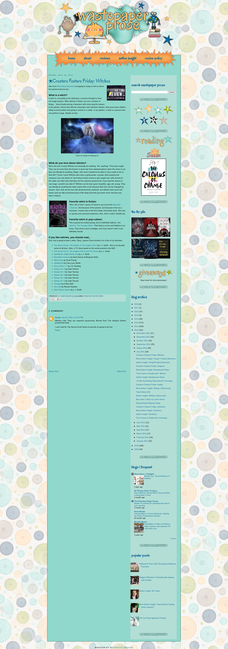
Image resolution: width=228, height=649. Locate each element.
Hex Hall (57, 287)
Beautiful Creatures (62, 257)
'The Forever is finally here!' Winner (151, 373)
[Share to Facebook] (58, 299)
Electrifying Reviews (65, 86)
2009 (136, 449)
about (87, 58)
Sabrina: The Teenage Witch (81, 225)
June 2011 (141, 422)
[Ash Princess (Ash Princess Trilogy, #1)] (137, 236)
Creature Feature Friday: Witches (150, 355)
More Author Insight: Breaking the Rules (152, 370)
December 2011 (143, 333)
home (71, 58)
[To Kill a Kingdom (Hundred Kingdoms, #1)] (137, 257)
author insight (127, 58)
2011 (136, 330)
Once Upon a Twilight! (144, 474)
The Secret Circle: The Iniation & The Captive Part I (75, 245)
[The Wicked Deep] (150, 258)
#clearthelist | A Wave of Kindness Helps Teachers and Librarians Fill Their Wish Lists (157, 526)
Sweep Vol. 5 (59, 281)
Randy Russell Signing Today (148, 403)
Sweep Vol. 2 (59, 272)
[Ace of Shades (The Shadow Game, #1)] (150, 236)
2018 (136, 304)
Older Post (121, 371)
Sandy (58, 317)
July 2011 (141, 352)
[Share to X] (55, 299)
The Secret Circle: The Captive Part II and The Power (76, 251)
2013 (136, 323)
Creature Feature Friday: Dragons (150, 366)
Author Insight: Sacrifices (146, 414)
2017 (136, 308)
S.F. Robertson (64, 296)
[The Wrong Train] (163, 258)
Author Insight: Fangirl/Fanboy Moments (153, 362)
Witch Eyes (58, 260)
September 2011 (144, 344)
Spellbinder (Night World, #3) (66, 254)
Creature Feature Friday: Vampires (150, 407)
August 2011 (142, 348)
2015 (136, 315)
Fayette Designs (123, 647)
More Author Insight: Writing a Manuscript (153, 388)
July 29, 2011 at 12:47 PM (72, 317)
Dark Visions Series (62, 290)
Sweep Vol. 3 (59, 275)
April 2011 (141, 430)
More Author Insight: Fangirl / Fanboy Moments (155, 359)
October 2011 (142, 340)
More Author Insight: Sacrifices (149, 410)
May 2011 (141, 426)
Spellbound (58, 263)
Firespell (57, 284)
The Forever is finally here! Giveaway (151, 418)
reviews (105, 58)
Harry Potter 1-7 (60, 266)
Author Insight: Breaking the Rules (150, 377)
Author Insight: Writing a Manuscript (151, 396)
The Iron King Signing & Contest (152, 618)
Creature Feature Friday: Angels (149, 384)
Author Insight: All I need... (150, 591)
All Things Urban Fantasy (145, 491)
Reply (57, 330)
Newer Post (53, 371)
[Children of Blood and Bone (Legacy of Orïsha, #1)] (163, 236)
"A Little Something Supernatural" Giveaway (154, 381)
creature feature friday (93, 296)
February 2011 (143, 437)
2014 (136, 319)
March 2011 (142, 433)
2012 (136, 326)
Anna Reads (139, 511)
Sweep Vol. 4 (59, 278)
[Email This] (50, 299)
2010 (136, 446)
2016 (136, 311)
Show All (173, 538)
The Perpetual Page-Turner (146, 501)
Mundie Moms (140, 522)
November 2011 (143, 337)
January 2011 (142, 441)
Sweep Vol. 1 (59, 269)
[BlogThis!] (53, 299)
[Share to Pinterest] (60, 299)
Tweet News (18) (143, 392)
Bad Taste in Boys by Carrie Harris (150, 399)
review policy (153, 58)
